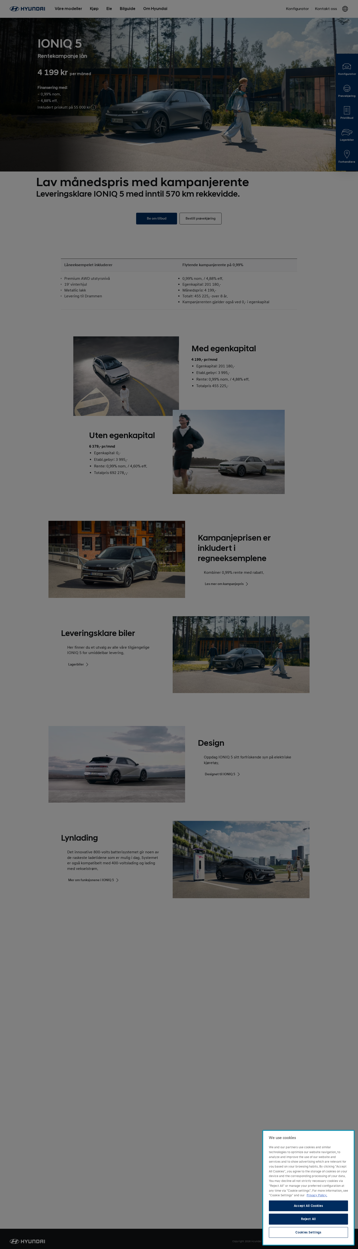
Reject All (308, 1219)
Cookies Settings (308, 1232)
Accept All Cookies (308, 1206)
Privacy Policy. (317, 1195)
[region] (308, 1187)
